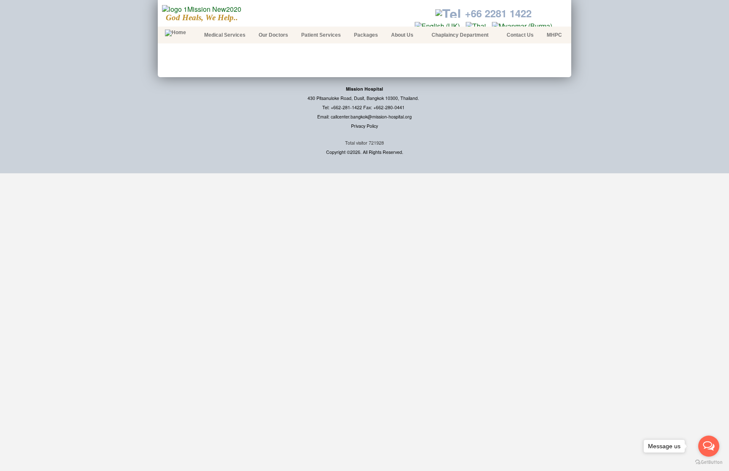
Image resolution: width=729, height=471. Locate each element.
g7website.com (727, 129)
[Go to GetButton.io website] (708, 462)
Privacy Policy (364, 126)
